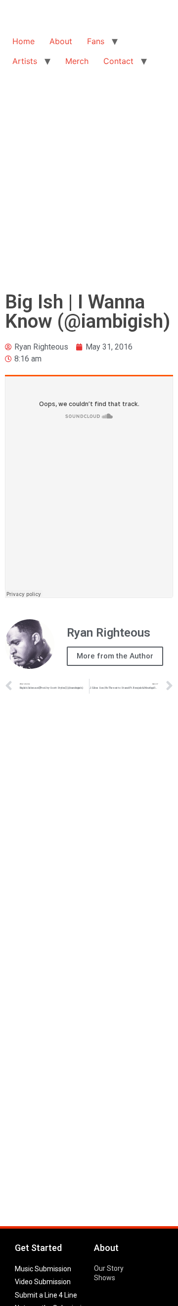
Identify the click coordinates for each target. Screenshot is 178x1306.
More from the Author (115, 656)
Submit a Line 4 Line (46, 1295)
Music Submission (43, 1269)
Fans (95, 41)
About (60, 41)
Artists (24, 61)
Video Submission (43, 1282)
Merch (77, 61)
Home (23, 41)
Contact (118, 61)
